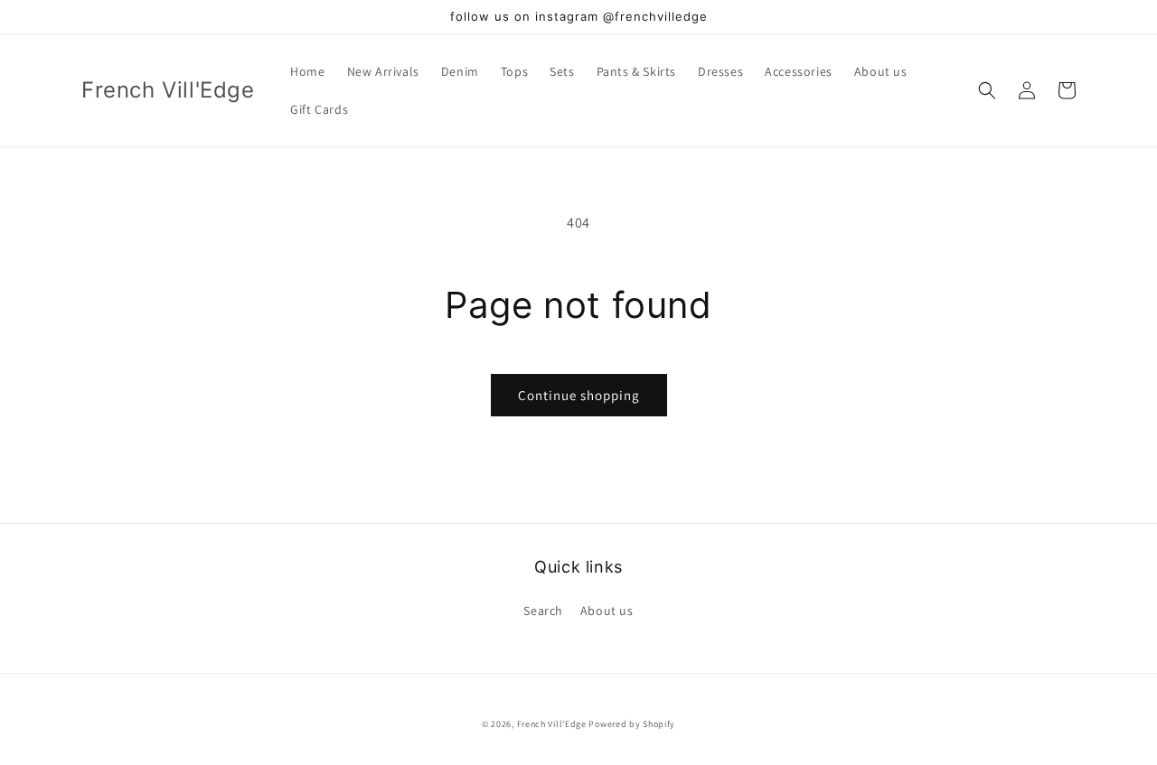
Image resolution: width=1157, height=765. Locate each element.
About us (607, 610)
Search (543, 610)
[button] (987, 90)
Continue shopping (579, 395)
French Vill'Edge (552, 724)
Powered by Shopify (631, 724)
